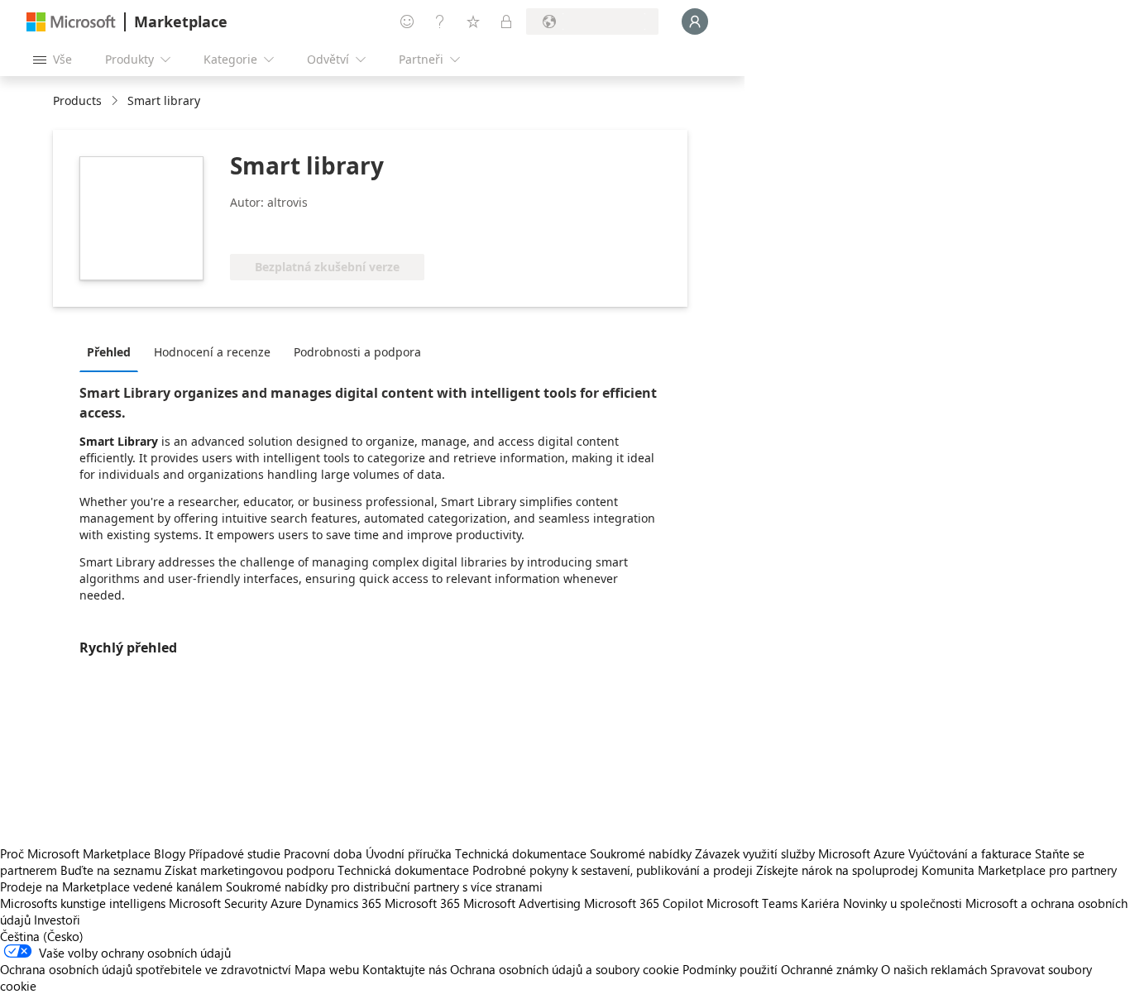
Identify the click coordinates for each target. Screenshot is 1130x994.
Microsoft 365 (422, 903)
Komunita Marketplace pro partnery (1019, 870)
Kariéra (820, 903)
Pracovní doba (323, 853)
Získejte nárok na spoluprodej (837, 870)
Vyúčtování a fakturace (970, 853)
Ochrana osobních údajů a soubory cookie (564, 969)
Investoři (57, 919)
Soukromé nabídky (641, 853)
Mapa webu (326, 969)
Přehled (109, 352)
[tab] (112, 351)
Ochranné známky (829, 969)
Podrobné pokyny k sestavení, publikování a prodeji (612, 870)
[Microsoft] (71, 21)
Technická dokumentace (521, 853)
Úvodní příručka (409, 853)
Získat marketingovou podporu (249, 870)
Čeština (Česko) (42, 936)
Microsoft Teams (751, 903)
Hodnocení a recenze (212, 352)
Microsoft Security (218, 903)
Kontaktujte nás (404, 969)
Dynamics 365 (343, 903)
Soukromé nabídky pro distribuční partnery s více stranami (384, 886)
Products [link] (77, 100)
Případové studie (234, 853)
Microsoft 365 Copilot (643, 903)
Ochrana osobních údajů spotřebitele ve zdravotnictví (145, 969)
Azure (286, 903)
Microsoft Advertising (522, 903)
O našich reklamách (934, 969)
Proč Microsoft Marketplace (75, 853)
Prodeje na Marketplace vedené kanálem (111, 886)
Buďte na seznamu (110, 870)
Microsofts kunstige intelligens (82, 903)
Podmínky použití (730, 969)
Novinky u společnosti (902, 903)
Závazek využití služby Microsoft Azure (801, 853)
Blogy (169, 853)
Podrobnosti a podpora (357, 352)
